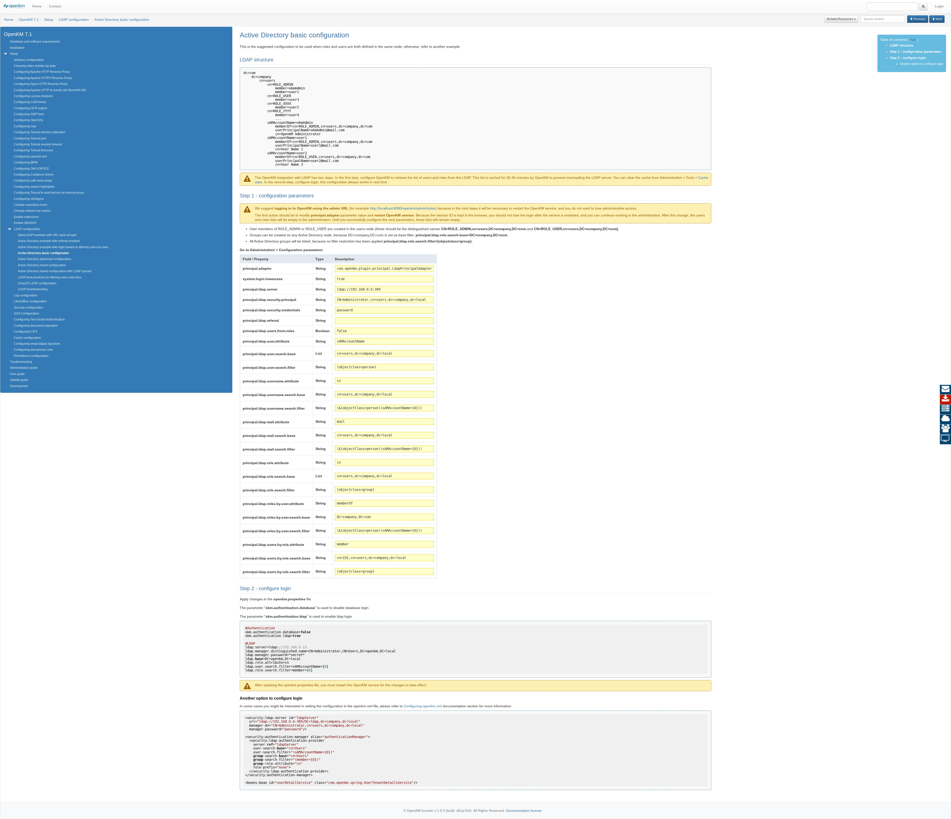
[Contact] (945, 390)
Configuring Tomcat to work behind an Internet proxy (49, 192)
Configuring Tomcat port (30, 138)
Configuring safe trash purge (33, 180)
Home (37, 6)
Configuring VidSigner (29, 199)
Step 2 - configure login (908, 58)
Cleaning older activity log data (34, 66)
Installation (17, 48)
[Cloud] (945, 419)
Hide (913, 40)
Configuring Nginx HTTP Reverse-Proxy (41, 84)
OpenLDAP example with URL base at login (47, 235)
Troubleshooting (21, 362)
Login (939, 6)
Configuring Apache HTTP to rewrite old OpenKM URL (50, 90)
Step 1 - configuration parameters (915, 51)
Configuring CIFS (25, 331)
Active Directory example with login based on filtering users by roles (63, 247)
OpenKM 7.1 (29, 20)
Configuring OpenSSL (29, 120)
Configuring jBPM (26, 162)
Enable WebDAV (25, 223)
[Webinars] (945, 439)
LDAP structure (901, 45)
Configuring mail (25, 126)
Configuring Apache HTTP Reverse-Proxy (42, 72)
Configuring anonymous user (33, 349)
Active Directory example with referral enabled (49, 241)
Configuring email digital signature (37, 343)
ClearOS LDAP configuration (37, 283)
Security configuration (28, 307)
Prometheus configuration (31, 356)
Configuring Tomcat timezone (33, 150)
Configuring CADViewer (30, 102)
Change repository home (30, 205)
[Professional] (945, 410)
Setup (48, 20)
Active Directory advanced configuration (44, 259)
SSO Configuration (26, 313)
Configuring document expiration (36, 325)
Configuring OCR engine (30, 108)
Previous (919, 19)
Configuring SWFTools (29, 114)
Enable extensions (26, 217)
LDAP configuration (74, 20)
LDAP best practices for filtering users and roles (49, 277)
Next (938, 19)
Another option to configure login (922, 64)
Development (19, 386)
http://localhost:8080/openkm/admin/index (402, 208)
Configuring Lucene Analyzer (33, 96)
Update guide (19, 380)
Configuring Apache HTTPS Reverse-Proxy (43, 78)
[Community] (945, 429)
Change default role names (32, 210)
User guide (17, 374)
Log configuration (25, 295)
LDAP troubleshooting (33, 289)
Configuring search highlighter (34, 186)
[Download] (945, 400)
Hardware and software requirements (35, 41)
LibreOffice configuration (30, 301)
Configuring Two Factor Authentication (39, 319)
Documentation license (524, 811)
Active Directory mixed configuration (42, 265)
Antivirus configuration (29, 60)
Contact (55, 6)
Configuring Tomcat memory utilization (39, 132)
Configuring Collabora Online (33, 174)
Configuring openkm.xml (30, 156)
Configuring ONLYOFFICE (31, 168)
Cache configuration (27, 338)
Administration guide (24, 368)
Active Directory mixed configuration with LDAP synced (54, 271)
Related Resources (840, 19)
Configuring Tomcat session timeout (38, 144)
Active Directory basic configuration (121, 20)
